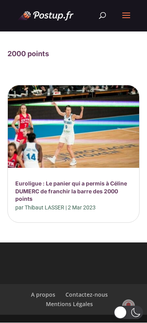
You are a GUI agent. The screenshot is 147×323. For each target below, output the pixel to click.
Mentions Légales (69, 304)
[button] (128, 312)
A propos (43, 294)
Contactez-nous (86, 294)
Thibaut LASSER (44, 207)
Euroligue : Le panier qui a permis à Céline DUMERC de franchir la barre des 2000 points (71, 191)
